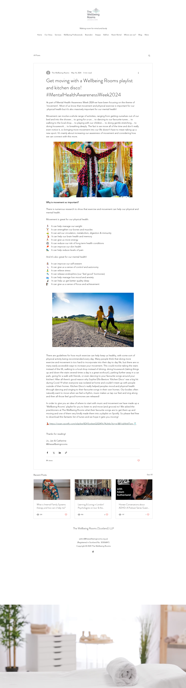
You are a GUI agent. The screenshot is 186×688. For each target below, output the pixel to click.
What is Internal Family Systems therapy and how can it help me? (51, 506)
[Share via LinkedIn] (60, 452)
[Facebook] (93, 551)
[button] (149, 55)
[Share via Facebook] (47, 452)
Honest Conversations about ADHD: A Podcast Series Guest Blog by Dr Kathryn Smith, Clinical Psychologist (133, 506)
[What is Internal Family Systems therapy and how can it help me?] (52, 489)
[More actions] (138, 72)
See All (149, 474)
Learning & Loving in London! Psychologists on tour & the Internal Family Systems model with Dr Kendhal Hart (92, 506)
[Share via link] (66, 452)
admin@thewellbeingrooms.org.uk (93, 539)
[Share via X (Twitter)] (53, 452)
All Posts (37, 55)
